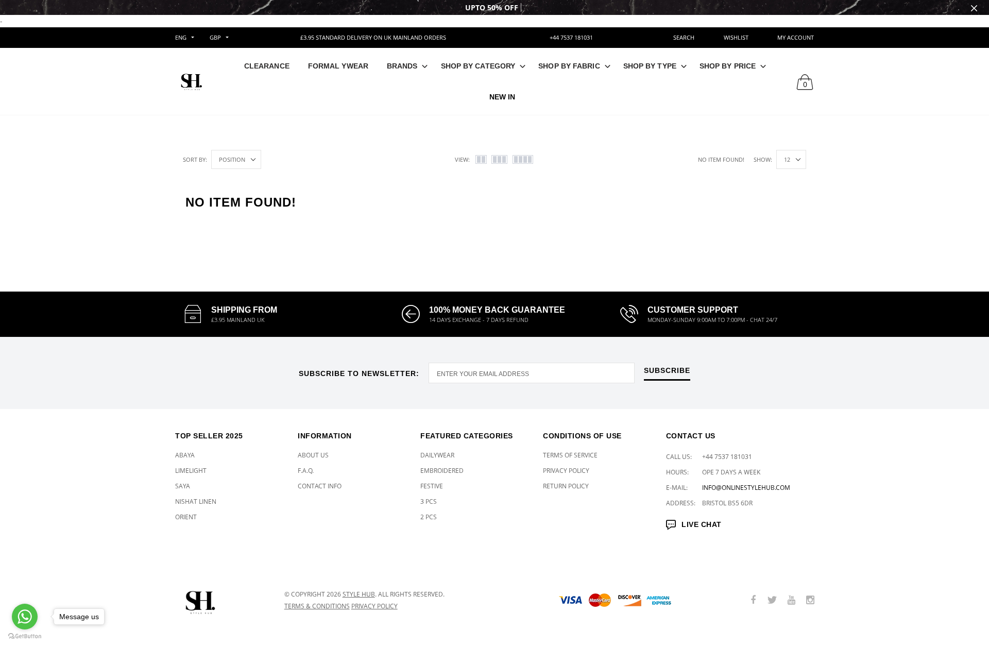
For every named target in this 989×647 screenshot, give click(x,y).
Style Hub (359, 594)
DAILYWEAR (437, 455)
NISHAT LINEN (195, 501)
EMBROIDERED (442, 470)
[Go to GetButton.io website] (24, 636)
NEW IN (502, 97)
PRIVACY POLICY (566, 470)
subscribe (667, 370)
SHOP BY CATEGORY (478, 66)
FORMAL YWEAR (338, 66)
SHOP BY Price (728, 66)
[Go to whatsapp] (25, 616)
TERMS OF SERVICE (570, 455)
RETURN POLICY (566, 486)
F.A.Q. (306, 470)
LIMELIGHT (191, 470)
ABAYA (185, 455)
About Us (313, 455)
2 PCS (428, 517)
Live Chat (701, 524)
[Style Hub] (222, 600)
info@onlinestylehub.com (746, 487)
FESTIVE (431, 486)
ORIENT (186, 517)
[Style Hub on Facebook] (753, 600)
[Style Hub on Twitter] (772, 600)
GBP (215, 37)
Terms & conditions (317, 606)
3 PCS (428, 501)
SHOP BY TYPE (649, 66)
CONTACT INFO (320, 486)
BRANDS (402, 66)
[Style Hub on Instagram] (810, 600)
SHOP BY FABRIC (569, 66)
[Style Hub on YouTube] (791, 600)
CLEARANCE (266, 66)
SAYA (182, 486)
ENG (180, 37)
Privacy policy (374, 606)
